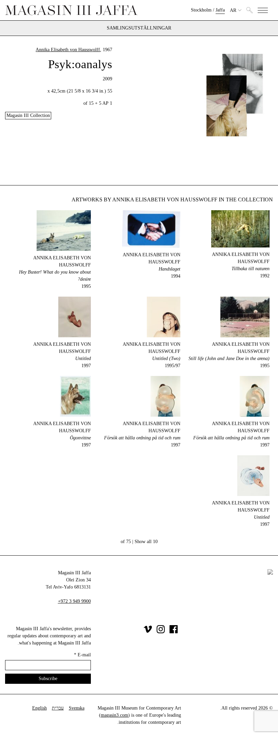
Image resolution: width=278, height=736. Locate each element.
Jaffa (220, 10)
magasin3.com (114, 715)
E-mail (82, 654)
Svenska (76, 708)
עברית (58, 708)
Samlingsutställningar (139, 28)
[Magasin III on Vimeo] (148, 631)
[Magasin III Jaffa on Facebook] (174, 631)
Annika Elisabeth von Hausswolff (68, 49)
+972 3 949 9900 (74, 601)
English (39, 708)
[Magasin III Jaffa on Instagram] (161, 631)
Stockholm (201, 10)
